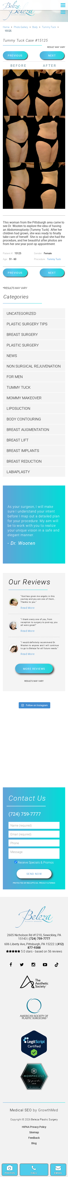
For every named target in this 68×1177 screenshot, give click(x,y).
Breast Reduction (24, 461)
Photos (10, 1172)
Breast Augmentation (28, 429)
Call (34, 1172)
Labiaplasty (18, 471)
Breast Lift (18, 440)
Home (6, 27)
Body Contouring (24, 419)
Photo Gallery (21, 27)
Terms (52, 883)
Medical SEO (21, 1110)
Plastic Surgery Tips (27, 323)
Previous (15, 55)
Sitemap (34, 1132)
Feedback (34, 1137)
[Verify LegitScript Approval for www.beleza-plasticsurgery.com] (34, 1041)
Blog (34, 1143)
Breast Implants (23, 450)
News (12, 355)
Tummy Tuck (49, 27)
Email (58, 1172)
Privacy (43, 883)
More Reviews (34, 668)
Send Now (34, 874)
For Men (15, 376)
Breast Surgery (22, 334)
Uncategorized (21, 313)
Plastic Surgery (23, 345)
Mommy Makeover (24, 397)
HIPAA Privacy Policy (34, 1127)
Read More (27, 608)
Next (52, 55)
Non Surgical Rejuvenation (34, 366)
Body (35, 27)
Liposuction (18, 408)
